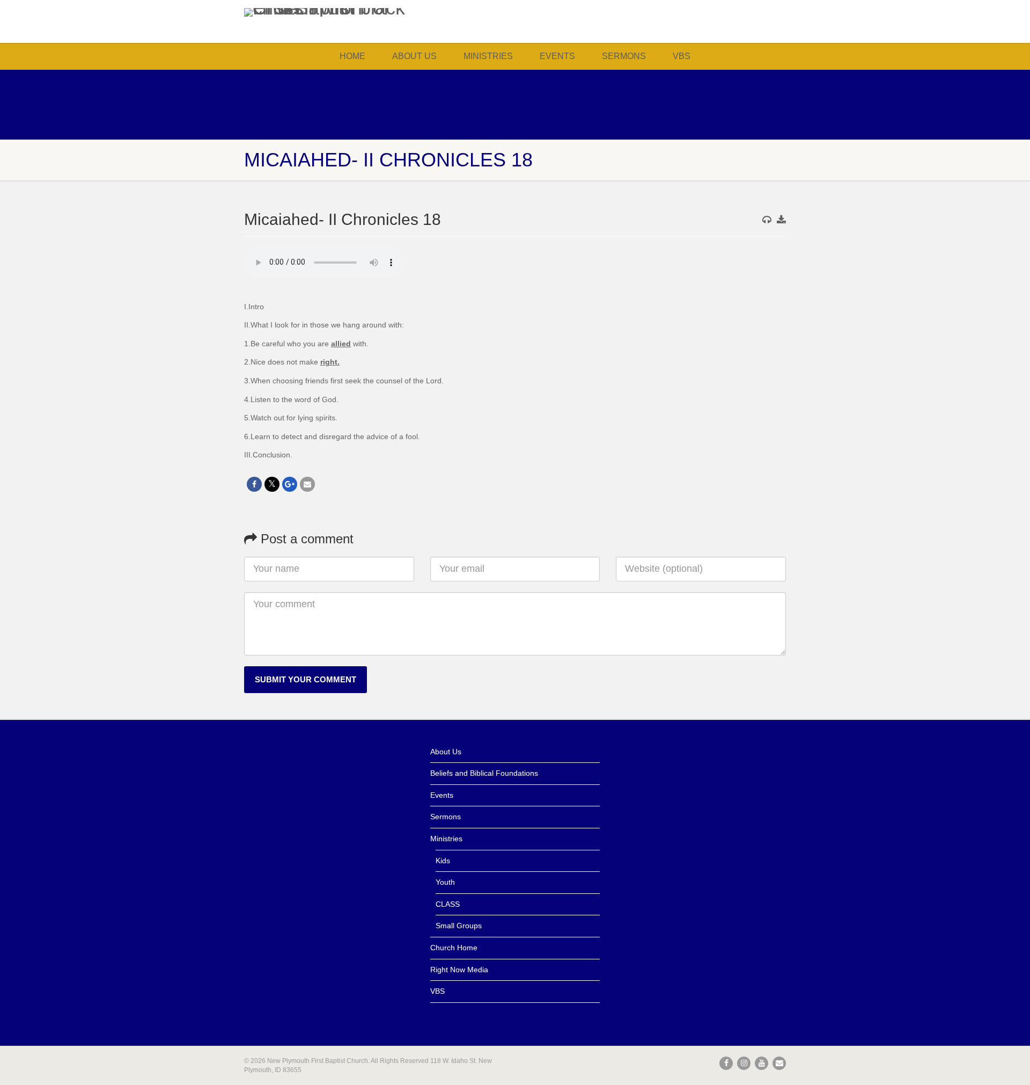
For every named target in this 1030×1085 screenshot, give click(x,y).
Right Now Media (459, 969)
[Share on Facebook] (254, 484)
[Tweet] (271, 484)
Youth (445, 882)
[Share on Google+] (289, 484)
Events (557, 56)
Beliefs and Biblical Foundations (484, 773)
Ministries (488, 56)
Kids (443, 860)
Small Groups (459, 925)
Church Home (453, 947)
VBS (681, 56)
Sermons (624, 56)
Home (352, 56)
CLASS (448, 904)
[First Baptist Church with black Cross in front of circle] (329, 12)
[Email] (307, 484)
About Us (414, 56)
